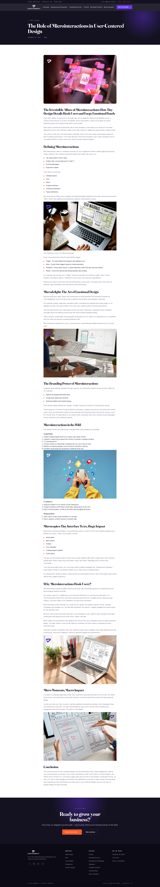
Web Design (69, 854)
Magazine (92, 864)
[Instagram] (34, 864)
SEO (66, 857)
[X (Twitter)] (38, 864)
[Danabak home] (34, 7)
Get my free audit (72, 832)
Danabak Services (76, 7)
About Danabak (109, 7)
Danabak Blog (93, 871)
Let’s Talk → (116, 857)
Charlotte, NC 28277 (118, 854)
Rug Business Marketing (96, 861)
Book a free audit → (125, 2)
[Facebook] (29, 864)
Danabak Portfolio (96, 7)
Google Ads (69, 864)
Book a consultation (118, 861)
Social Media (69, 861)
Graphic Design (70, 867)
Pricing (86, 7)
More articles (90, 832)
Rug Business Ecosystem (59, 7)
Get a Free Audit (124, 7)
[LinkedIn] (43, 864)
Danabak (46, 7)
